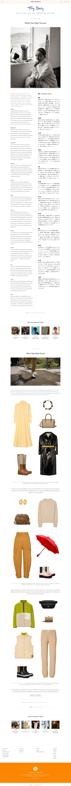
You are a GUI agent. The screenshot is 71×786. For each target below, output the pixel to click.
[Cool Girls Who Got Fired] (15, 331)
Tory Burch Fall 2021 (45, 702)
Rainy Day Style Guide (35, 353)
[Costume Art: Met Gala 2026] (35, 725)
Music (44, 13)
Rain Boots (33, 702)
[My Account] (64, 1)
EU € (2, 1)
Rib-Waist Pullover (40, 583)
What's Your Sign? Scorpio (35, 23)
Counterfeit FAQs (5, 756)
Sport (48, 13)
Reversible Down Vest (47, 684)
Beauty (24, 13)
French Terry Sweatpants (24, 684)
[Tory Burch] (35, 2)
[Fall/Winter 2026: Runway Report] (55, 725)
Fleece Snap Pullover (30, 683)
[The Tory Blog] (35, 9)
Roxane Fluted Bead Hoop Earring (28, 583)
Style (21, 13)
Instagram (55, 748)
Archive (52, 13)
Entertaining (39, 13)
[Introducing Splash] (45, 725)
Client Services (5, 748)
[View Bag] (68, 1)
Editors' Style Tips (28, 702)
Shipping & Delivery (5, 755)
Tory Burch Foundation (40, 751)
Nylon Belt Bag (39, 683)
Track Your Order (5, 753)
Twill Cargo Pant (30, 584)
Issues (17, 13)
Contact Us (4, 750)
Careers (37, 750)
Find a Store (21, 748)
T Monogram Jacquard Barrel (53, 482)
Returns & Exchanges (6, 751)
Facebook (55, 750)
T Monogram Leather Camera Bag (42, 584)
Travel (33, 13)
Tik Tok (54, 751)
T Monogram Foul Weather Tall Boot (40, 483)
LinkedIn (54, 758)
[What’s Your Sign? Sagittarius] (55, 331)
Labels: (23, 702)
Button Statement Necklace (40, 482)
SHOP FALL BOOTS (35, 695)
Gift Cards (21, 751)
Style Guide (40, 702)
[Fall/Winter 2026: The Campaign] (15, 725)
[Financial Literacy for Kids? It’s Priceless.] (45, 331)
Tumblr (54, 755)
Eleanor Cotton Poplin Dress (28, 482)
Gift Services (21, 750)
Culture (29, 13)
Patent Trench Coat (27, 483)
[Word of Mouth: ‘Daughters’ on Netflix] (35, 331)
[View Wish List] (66, 1)
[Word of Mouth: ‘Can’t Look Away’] (25, 331)
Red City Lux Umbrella (49, 583)
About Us (37, 748)
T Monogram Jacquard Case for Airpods (50, 683)
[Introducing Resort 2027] (25, 725)
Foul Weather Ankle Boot (35, 684)
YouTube (54, 756)
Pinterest (54, 753)
